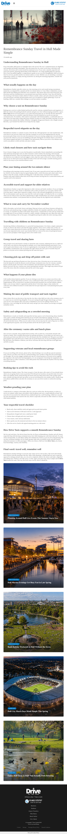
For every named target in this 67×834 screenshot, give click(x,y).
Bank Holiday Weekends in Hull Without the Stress (29, 647)
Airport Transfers (33, 811)
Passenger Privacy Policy (33, 827)
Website (29, 824)
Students (33, 808)
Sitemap (24, 827)
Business (33, 806)
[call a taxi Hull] (58, 3)
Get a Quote (33, 819)
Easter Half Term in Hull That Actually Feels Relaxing (31, 776)
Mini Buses (33, 814)
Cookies (19, 827)
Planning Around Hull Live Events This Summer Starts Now (33, 518)
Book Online (33, 816)
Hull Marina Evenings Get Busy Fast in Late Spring (29, 582)
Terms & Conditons (46, 827)
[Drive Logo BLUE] (5, 3)
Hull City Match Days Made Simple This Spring (28, 711)
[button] (14, 3)
